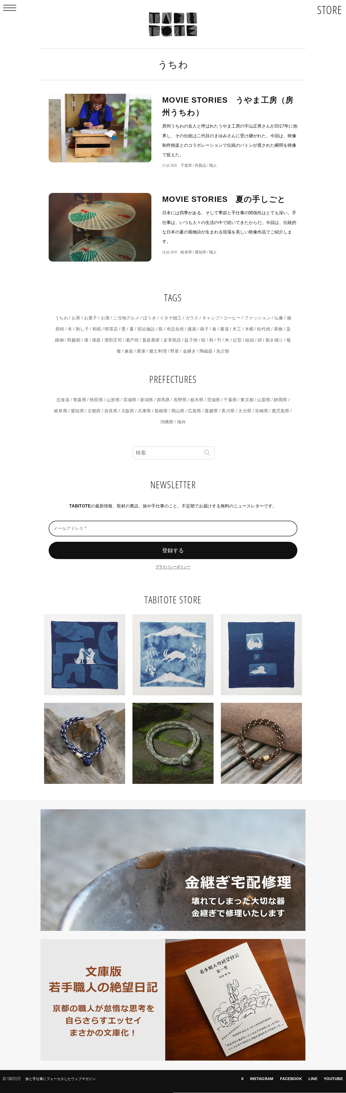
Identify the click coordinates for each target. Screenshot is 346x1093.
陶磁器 (206, 351)
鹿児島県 (280, 411)
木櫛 (249, 329)
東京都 (247, 399)
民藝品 (200, 165)
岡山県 (178, 411)
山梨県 (263, 399)
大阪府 (127, 411)
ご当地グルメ (126, 318)
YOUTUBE (333, 1079)
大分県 (244, 411)
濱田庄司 (113, 340)
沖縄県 (167, 422)
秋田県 (96, 399)
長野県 (180, 399)
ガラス (192, 318)
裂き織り (274, 340)
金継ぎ (189, 351)
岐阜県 (186, 252)
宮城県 (130, 399)
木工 (236, 329)
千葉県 (186, 165)
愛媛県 (211, 411)
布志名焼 (175, 329)
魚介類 (222, 351)
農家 (141, 351)
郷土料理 (158, 351)
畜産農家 (151, 340)
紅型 (237, 340)
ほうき (149, 318)
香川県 (228, 411)
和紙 (96, 329)
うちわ (61, 318)
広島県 (194, 411)
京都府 (94, 411)
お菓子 (90, 318)
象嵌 (129, 351)
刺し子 (82, 329)
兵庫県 (144, 411)
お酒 (105, 318)
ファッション (257, 318)
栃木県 (197, 399)
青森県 (79, 399)
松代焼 (263, 329)
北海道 (62, 399)
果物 (278, 329)
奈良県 (111, 411)
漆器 (96, 340)
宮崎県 (261, 411)
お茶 (76, 318)
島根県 (161, 411)
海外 (181, 422)
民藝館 (74, 340)
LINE (312, 1079)
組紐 (249, 340)
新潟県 (146, 399)
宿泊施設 (146, 329)
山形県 (113, 399)
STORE (329, 9)
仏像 (278, 318)
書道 (224, 329)
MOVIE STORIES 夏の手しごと (224, 199)
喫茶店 (111, 329)
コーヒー (232, 318)
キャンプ (211, 318)
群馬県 (163, 399)
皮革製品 (172, 340)
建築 (192, 329)
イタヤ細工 (171, 318)
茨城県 (213, 399)
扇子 (204, 329)
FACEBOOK (291, 1079)
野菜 (174, 351)
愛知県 (200, 252)
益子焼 (191, 340)
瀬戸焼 (132, 340)
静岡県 (280, 399)
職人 (213, 165)
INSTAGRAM (262, 1079)
